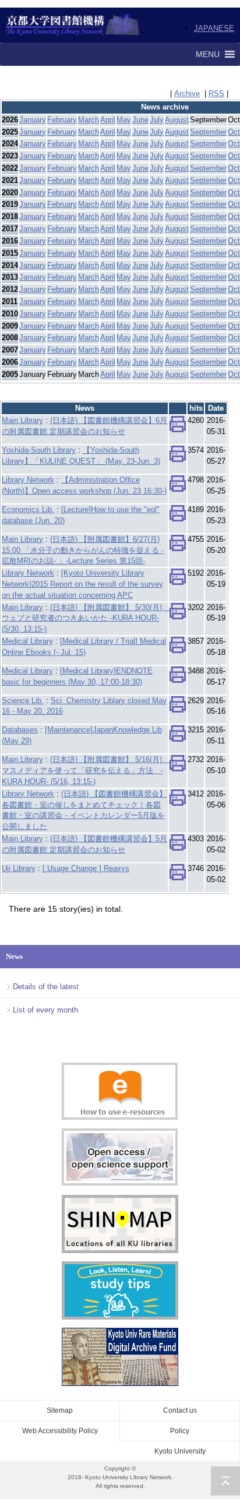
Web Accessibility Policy (60, 1431)
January (32, 119)
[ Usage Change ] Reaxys (86, 868)
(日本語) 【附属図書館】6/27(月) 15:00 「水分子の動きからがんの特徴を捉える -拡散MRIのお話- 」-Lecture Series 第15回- (83, 550)
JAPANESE (214, 28)
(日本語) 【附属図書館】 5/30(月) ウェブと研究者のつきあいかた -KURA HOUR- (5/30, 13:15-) (86, 618)
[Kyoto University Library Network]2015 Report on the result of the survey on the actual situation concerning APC (82, 584)
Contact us (180, 1410)
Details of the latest (46, 986)
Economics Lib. (28, 509)
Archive (187, 93)
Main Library (22, 420)
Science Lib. (23, 700)
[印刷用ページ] (177, 427)
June (140, 119)
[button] (208, 54)
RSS (216, 93)
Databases (20, 729)
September (208, 132)
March (88, 119)
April (107, 119)
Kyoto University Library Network (73, 25)
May (124, 119)
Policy (179, 1431)
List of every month (45, 1010)
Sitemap (60, 1410)
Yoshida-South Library (39, 450)
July (157, 119)
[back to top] (225, 1481)
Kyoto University (180, 1451)
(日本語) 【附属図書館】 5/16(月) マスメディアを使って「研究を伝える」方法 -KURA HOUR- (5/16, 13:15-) (86, 770)
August (177, 119)
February (62, 119)
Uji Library (19, 868)
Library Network (28, 479)
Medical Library (27, 641)
